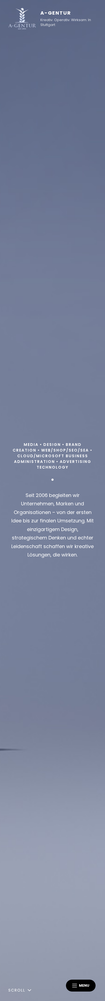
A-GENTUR (55, 12)
